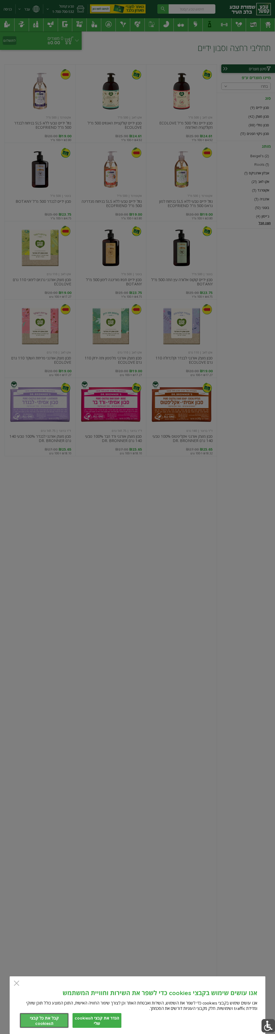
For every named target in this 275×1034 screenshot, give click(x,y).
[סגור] (16, 983)
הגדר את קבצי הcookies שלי (97, 1020)
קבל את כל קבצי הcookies (44, 1020)
